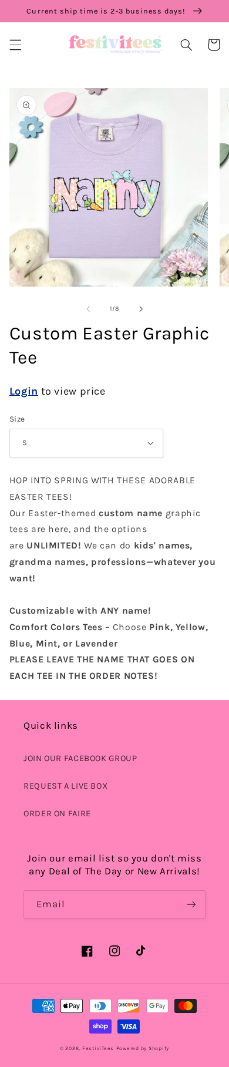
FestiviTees (98, 1048)
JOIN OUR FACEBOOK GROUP (80, 758)
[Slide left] (88, 309)
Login (23, 391)
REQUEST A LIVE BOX (65, 786)
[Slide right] (141, 309)
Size (17, 418)
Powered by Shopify (142, 1048)
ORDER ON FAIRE (57, 814)
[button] (15, 44)
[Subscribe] (191, 904)
